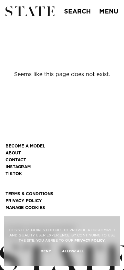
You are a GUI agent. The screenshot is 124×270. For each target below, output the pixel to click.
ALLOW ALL (73, 251)
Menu (108, 11)
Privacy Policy (24, 201)
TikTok (14, 174)
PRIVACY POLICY (89, 240)
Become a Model (25, 146)
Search (77, 11)
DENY (46, 251)
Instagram (18, 167)
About (13, 153)
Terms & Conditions (29, 194)
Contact (16, 160)
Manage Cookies (25, 208)
